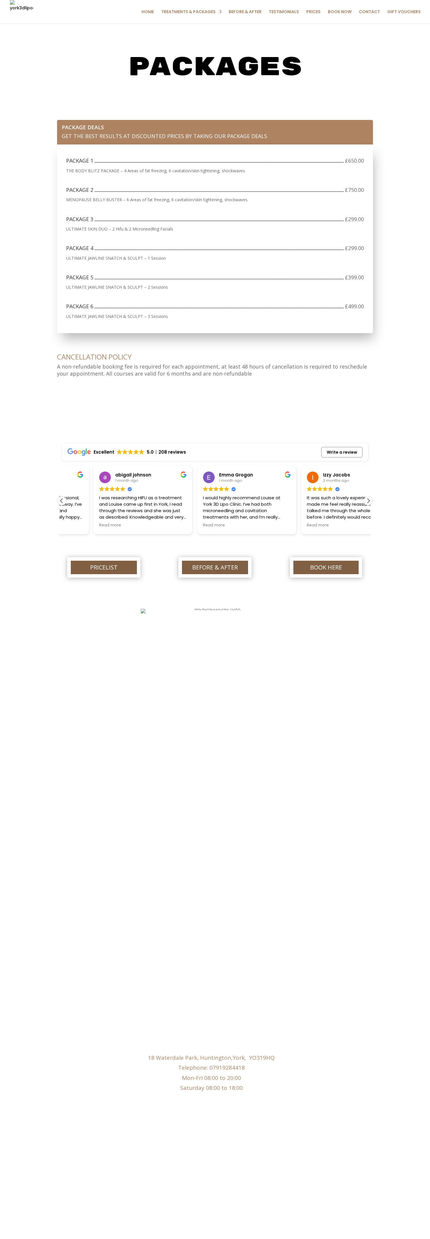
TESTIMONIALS (284, 12)
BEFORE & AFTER (245, 12)
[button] (368, 500)
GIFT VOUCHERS (404, 12)
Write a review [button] (342, 452)
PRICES (313, 12)
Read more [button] (79, 525)
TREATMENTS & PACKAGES (188, 12)
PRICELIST (104, 567)
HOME (148, 12)
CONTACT (369, 12)
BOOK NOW (340, 12)
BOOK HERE (326, 567)
